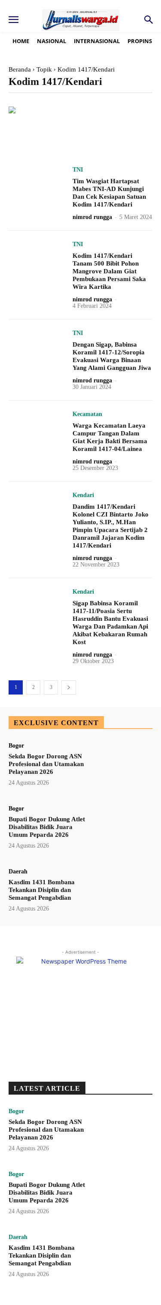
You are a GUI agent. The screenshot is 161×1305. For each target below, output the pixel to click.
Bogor (16, 746)
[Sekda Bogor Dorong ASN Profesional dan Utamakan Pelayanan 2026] (123, 767)
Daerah (18, 872)
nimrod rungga (92, 217)
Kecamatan (87, 414)
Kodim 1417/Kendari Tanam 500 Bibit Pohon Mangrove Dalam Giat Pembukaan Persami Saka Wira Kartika (109, 271)
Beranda (20, 69)
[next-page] (68, 687)
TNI (78, 170)
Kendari (83, 495)
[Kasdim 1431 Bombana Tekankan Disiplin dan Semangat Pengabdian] (123, 893)
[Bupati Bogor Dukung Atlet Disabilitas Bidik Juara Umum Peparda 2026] (123, 830)
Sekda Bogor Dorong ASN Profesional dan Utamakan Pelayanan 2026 (46, 764)
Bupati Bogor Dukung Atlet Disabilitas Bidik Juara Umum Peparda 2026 (47, 827)
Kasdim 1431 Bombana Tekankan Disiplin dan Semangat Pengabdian (42, 890)
